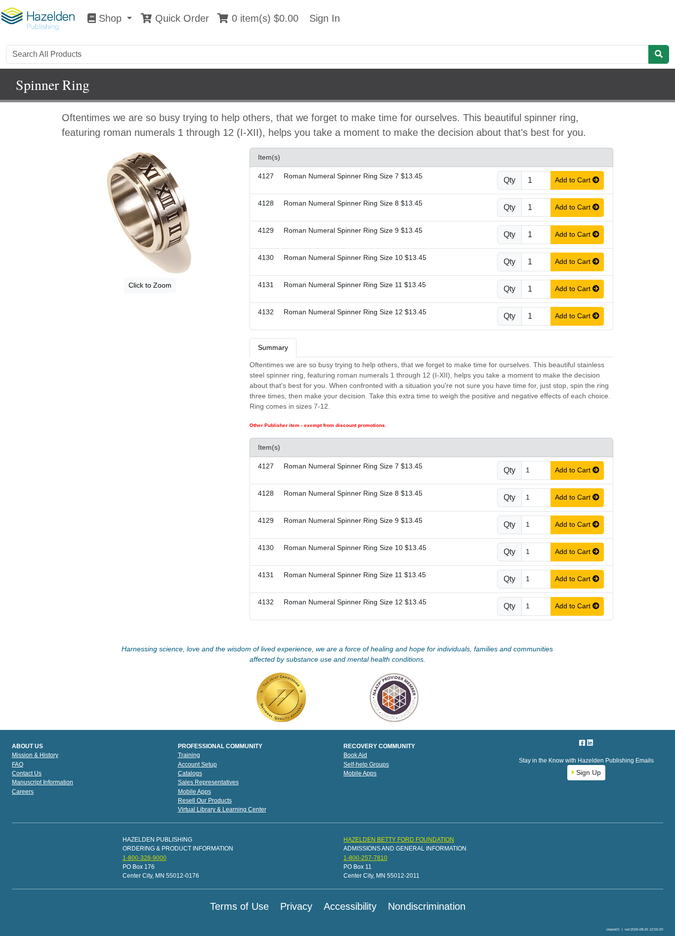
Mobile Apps (194, 791)
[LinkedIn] (590, 743)
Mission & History (35, 755)
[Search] (658, 54)
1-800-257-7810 (365, 857)
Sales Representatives (208, 782)
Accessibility (350, 906)
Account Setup (197, 764)
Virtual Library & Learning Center (222, 809)
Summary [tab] (273, 347)
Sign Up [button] (587, 772)
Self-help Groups (366, 764)
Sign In (323, 18)
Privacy (296, 906)
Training (189, 755)
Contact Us (27, 773)
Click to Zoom (149, 285)
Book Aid (355, 755)
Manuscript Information (42, 782)
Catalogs (190, 773)
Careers (23, 791)
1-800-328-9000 (145, 857)
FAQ (17, 764)
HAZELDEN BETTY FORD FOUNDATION (398, 839)
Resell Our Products (205, 800)
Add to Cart (573, 180)
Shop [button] (110, 18)
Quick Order (180, 18)
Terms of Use (239, 906)
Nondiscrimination (426, 906)
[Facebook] (583, 743)
